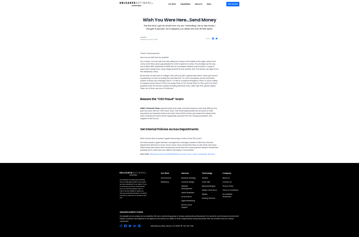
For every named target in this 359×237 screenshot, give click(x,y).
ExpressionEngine (208, 186)
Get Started (233, 4)
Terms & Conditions (230, 190)
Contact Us (227, 182)
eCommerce (166, 178)
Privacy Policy (228, 186)
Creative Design (187, 182)
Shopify (205, 178)
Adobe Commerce (209, 190)
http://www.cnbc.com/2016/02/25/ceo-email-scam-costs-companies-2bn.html (182, 154)
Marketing (165, 182)
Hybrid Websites (187, 193)
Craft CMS (206, 182)
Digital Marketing (188, 201)
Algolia (204, 194)
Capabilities (185, 4)
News (209, 4)
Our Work (172, 4)
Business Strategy (188, 178)
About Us (198, 4)
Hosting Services (208, 198)
